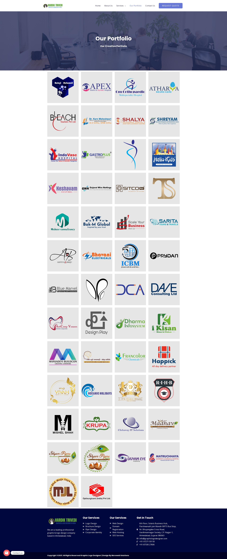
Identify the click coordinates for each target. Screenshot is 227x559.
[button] (171, 5)
